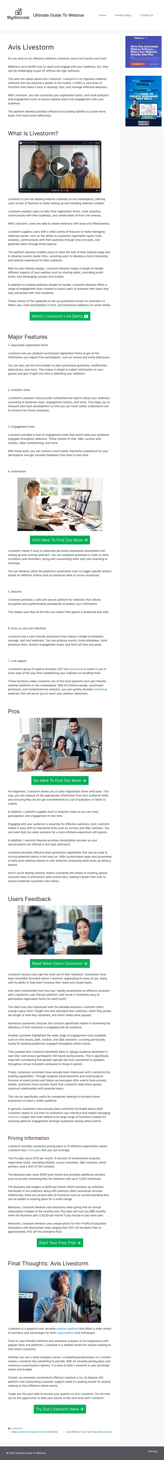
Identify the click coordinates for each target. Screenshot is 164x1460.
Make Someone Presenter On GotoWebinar (35, 1431)
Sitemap (153, 1451)
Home (102, 15)
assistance (76, 669)
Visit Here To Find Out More (57, 540)
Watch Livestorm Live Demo (57, 316)
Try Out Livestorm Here (57, 1409)
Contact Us (146, 15)
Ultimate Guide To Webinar (58, 15)
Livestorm (17, 1428)
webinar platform (67, 1328)
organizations (65, 1332)
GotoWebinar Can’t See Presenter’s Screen (89, 1431)
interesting (100, 689)
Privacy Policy (123, 15)
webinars (14, 1117)
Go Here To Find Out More (57, 780)
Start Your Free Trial (57, 1242)
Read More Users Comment (57, 963)
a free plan (34, 1150)
